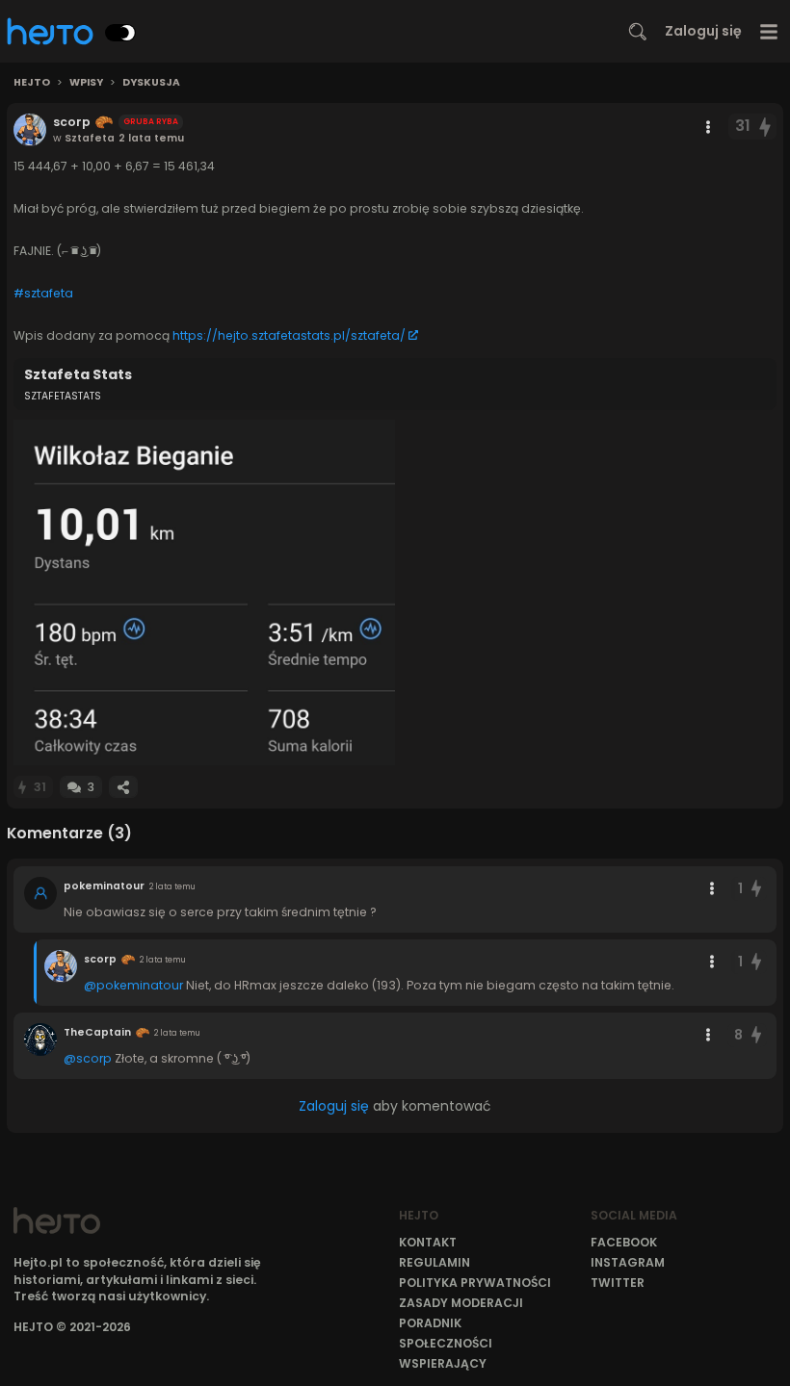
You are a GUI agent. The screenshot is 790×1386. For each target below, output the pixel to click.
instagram (628, 1262)
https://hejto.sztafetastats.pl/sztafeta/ (289, 335)
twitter (618, 1282)
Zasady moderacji (461, 1303)
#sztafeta (43, 293)
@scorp (88, 1058)
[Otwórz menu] (769, 31)
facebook (624, 1242)
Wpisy (86, 83)
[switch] (120, 32)
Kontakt (428, 1242)
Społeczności (445, 1343)
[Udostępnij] (123, 787)
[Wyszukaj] (637, 31)
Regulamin (434, 1262)
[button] (204, 592)
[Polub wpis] (765, 127)
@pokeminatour (133, 985)
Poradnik (430, 1323)
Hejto (31, 83)
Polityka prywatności (475, 1282)
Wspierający (443, 1363)
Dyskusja (151, 83)
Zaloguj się (703, 30)
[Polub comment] (756, 889)
